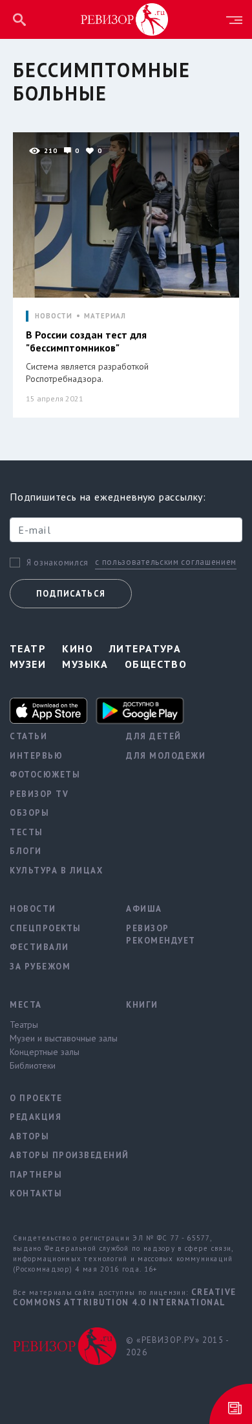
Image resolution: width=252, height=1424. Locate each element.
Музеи (28, 664)
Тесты (26, 832)
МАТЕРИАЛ (105, 316)
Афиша (144, 908)
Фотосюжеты (45, 774)
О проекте (36, 1098)
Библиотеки (33, 1065)
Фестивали (39, 947)
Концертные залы (44, 1052)
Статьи (28, 736)
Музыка (85, 664)
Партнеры (36, 1174)
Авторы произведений (58, 1155)
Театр (28, 648)
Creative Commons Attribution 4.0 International (124, 1297)
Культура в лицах (56, 870)
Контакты (36, 1193)
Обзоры (29, 812)
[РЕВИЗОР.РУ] (125, 19)
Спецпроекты (45, 928)
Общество (156, 664)
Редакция (35, 1116)
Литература (145, 648)
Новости (33, 908)
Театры (24, 1024)
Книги (142, 1004)
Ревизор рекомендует (161, 935)
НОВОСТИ (53, 316)
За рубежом (40, 966)
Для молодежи (165, 755)
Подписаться (70, 593)
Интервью (36, 755)
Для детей (154, 736)
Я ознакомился (57, 562)
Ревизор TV (39, 794)
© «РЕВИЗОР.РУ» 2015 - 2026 (177, 1347)
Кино (77, 648)
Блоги (26, 851)
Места (26, 1004)
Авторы (29, 1136)
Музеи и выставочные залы (58, 1038)
